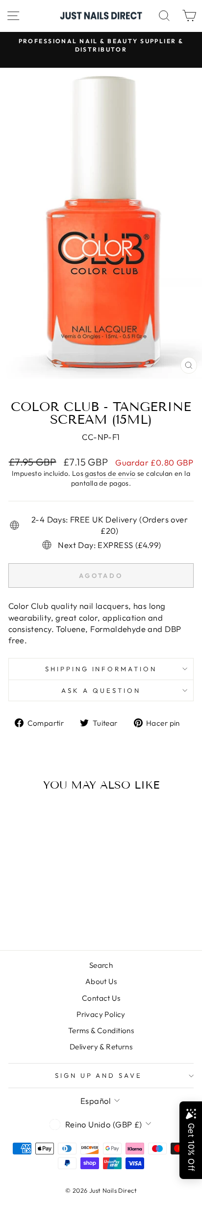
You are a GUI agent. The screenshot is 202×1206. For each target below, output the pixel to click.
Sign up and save (99, 1075)
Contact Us (101, 998)
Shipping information (101, 669)
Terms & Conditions (101, 1030)
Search (101, 965)
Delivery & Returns (101, 1046)
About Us (101, 981)
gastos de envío (110, 473)
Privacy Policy (101, 1014)
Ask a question (101, 690)
